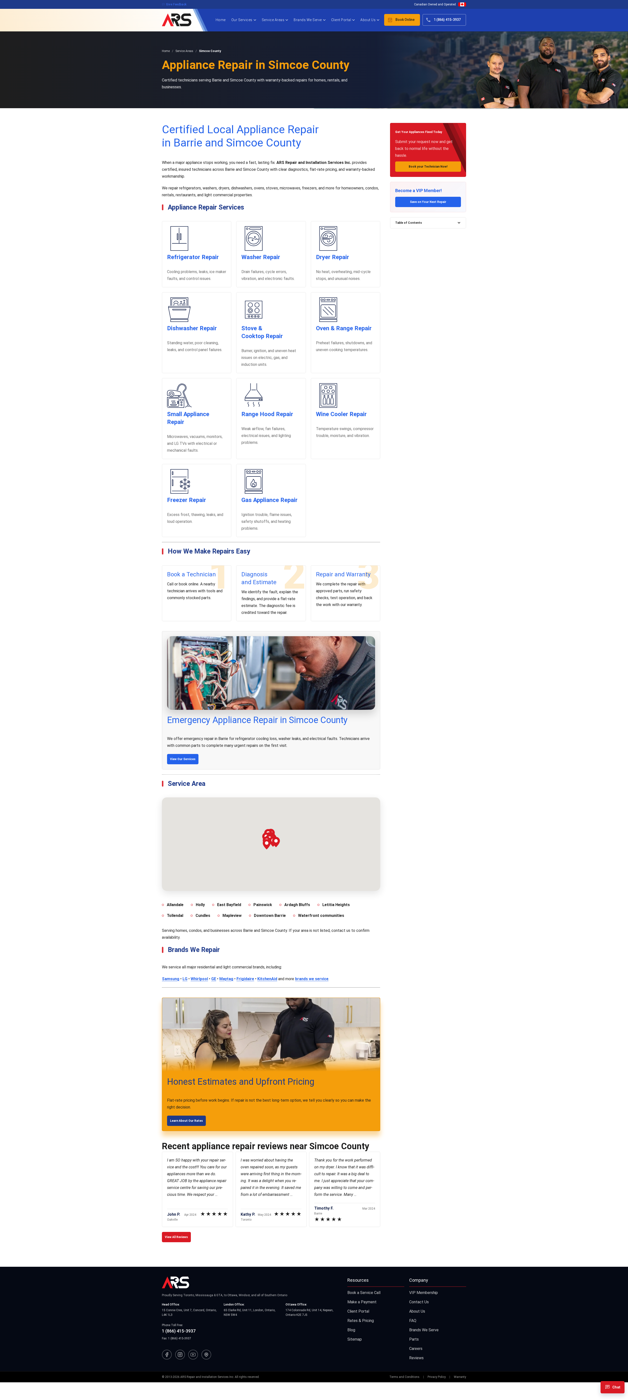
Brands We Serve (308, 20)
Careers (415, 1348)
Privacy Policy (437, 1377)
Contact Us (419, 1302)
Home (221, 20)
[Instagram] (180, 1354)
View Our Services (183, 759)
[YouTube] (193, 1354)
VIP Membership (423, 1292)
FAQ (412, 1320)
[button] (267, 844)
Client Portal (341, 20)
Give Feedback (174, 4)
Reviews (416, 1358)
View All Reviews (176, 1237)
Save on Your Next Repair (428, 202)
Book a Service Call (363, 1292)
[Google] (206, 1354)
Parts (414, 1339)
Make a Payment (362, 1302)
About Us (368, 20)
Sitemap (354, 1339)
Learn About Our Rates (186, 1120)
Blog (351, 1330)
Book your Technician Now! (428, 166)
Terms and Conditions (404, 1377)
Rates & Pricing (360, 1320)
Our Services (241, 20)
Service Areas (273, 20)
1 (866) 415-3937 (443, 19)
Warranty (460, 1377)
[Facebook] (167, 1354)
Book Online (401, 19)
